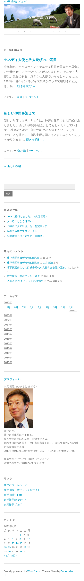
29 (21, 551)
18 (5, 547)
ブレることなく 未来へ (20, 221)
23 (24, 547)
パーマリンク (32, 97)
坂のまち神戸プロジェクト (22, 231)
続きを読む (26, 86)
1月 (71, 307)
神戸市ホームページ (15, 485)
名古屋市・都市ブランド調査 (23, 276)
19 (9, 547)
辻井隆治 (48, 262)
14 (17, 543)
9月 (8, 307)
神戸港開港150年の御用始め (23, 257)
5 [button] (42, 31)
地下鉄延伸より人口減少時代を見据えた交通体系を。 (37, 267)
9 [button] (65, 31)
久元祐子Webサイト (15, 499)
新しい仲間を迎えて (20, 113)
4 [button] (36, 31)
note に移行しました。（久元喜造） (27, 216)
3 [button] (30, 31)
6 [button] (48, 31)
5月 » (14, 555)
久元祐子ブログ (13, 504)
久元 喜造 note (13, 494)
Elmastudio (67, 571)
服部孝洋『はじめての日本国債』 (26, 236)
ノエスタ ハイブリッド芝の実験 (25, 280)
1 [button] (19, 31)
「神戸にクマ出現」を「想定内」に (27, 226)
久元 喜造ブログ (15, 2)
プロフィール (12, 379)
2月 (63, 307)
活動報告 (21, 150)
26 (9, 551)
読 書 (19, 97)
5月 (40, 307)
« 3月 (7, 555)
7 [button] (54, 31)
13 (13, 543)
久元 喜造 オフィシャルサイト (22, 489)
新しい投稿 (12, 166)
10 (28, 539)
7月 (24, 307)
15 (21, 543)
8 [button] (60, 31)
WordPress (33, 571)
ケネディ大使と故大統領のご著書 (30, 60)
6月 (32, 307)
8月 (16, 307)
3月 (55, 307)
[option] (42, 16)
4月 (47, 307)
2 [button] (24, 31)
